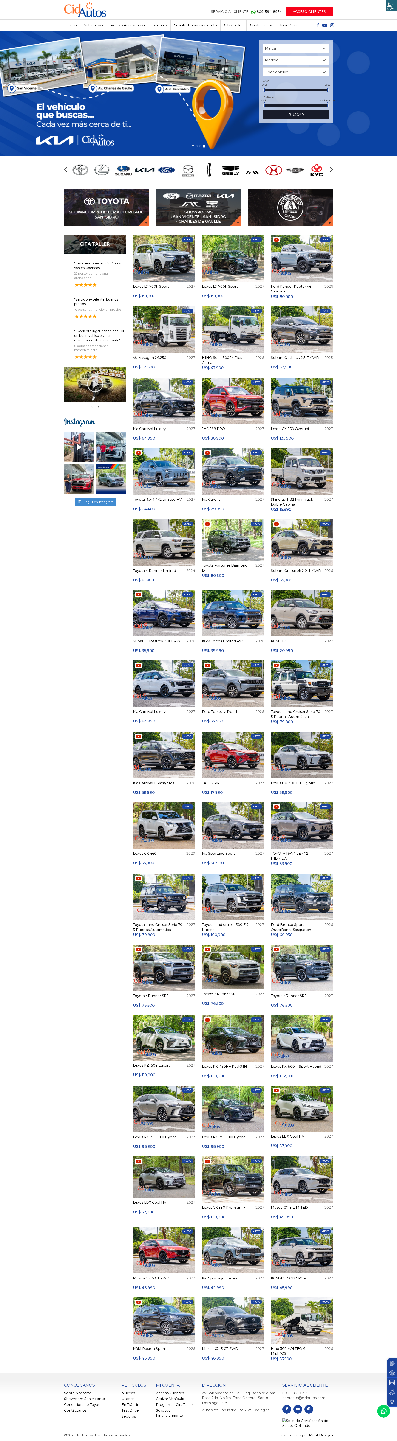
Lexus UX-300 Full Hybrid (293, 783)
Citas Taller (233, 25)
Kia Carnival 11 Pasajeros (153, 783)
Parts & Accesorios (127, 25)
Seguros (160, 25)
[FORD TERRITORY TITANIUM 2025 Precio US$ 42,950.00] (111, 479)
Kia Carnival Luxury (149, 429)
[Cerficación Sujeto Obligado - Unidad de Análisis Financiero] (307, 1423)
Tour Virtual (289, 25)
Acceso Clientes (309, 11)
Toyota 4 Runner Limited (154, 570)
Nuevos (128, 1393)
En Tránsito (131, 1404)
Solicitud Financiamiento (195, 25)
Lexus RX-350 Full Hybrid (155, 1137)
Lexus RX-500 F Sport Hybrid (296, 1066)
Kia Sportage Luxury (219, 1278)
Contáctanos (75, 1410)
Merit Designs (321, 1435)
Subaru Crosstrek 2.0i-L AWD (296, 570)
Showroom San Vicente (84, 1398)
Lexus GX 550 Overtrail (290, 429)
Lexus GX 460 (144, 853)
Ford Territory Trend (219, 711)
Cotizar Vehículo (170, 1398)
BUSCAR (296, 114)
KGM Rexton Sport (149, 1348)
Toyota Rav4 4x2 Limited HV (157, 499)
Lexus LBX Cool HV (287, 1136)
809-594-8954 (270, 11)
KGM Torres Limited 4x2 (222, 641)
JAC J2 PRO (212, 783)
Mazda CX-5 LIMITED (289, 1207)
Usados (128, 1398)
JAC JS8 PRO (213, 429)
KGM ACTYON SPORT (289, 1278)
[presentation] (65, 169)
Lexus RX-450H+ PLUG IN (224, 1066)
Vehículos (92, 25)
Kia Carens (211, 499)
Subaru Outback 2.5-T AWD (295, 357)
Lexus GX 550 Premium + (224, 1207)
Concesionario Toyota (83, 1404)
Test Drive (130, 1410)
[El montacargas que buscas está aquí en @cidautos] (79, 447)
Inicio (72, 25)
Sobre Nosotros (77, 1393)
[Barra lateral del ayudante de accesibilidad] (391, 5)
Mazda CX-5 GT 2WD (151, 1278)
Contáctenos (261, 25)
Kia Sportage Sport (218, 853)
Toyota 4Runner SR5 (151, 996)
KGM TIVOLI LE (284, 641)
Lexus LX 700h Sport (151, 286)
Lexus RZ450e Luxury (151, 1065)
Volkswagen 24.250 (149, 357)
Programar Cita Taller (174, 1404)
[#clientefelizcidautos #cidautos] (111, 447)
